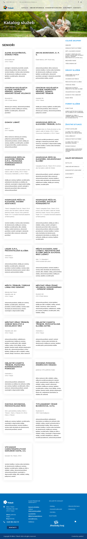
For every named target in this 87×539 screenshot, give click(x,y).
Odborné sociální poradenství (72, 75)
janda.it (81, 536)
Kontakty (77, 8)
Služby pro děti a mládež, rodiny (72, 142)
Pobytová (69, 108)
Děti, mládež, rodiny (73, 51)
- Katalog (52, 506)
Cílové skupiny (73, 41)
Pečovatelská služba (73, 82)
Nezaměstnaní (70, 60)
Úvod (5, 26)
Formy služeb (72, 104)
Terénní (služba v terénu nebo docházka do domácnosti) (74, 117)
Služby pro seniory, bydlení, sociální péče (73, 132)
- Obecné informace (74, 506)
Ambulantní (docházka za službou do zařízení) (74, 112)
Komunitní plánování (53, 8)
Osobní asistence (72, 79)
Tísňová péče (70, 85)
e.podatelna (32, 514)
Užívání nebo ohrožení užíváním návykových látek (73, 150)
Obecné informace (37, 8)
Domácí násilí (70, 146)
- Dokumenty (71, 509)
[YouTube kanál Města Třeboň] (81, 2)
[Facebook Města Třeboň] (78, 2)
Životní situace (73, 124)
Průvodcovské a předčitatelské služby (74, 88)
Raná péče (69, 98)
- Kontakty (52, 512)
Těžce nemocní (70, 63)
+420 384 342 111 (11, 2)
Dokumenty (67, 8)
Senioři (68, 45)
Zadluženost (70, 136)
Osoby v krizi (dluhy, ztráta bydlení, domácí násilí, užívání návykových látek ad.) (74, 55)
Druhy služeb (72, 70)
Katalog (25, 8)
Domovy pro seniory (73, 95)
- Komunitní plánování (55, 509)
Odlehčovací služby (73, 92)
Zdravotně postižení (73, 48)
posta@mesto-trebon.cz (29, 2)
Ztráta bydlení (71, 129)
